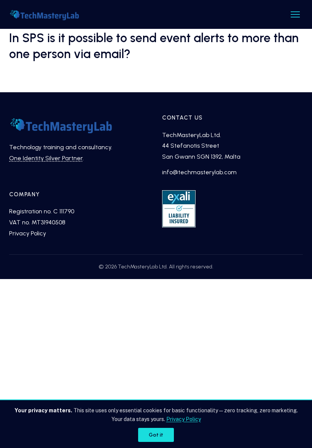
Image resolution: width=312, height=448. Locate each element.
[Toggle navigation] (295, 14)
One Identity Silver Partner (46, 158)
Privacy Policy (27, 233)
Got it (156, 435)
